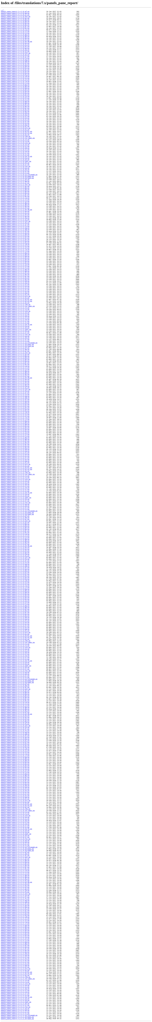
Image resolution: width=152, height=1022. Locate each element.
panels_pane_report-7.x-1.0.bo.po (15, 25)
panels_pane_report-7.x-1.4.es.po (15, 717)
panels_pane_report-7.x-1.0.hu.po (15, 73)
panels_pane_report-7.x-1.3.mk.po (15, 607)
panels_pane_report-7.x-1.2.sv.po (15, 491)
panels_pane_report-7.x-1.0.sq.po (15, 151)
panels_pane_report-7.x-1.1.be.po (15, 188)
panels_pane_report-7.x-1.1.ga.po (15, 228)
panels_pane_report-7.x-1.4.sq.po (15, 824)
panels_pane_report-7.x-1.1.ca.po (15, 198)
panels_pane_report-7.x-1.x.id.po (15, 917)
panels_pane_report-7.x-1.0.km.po (15, 88)
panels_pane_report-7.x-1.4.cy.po (15, 705)
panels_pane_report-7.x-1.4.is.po (15, 750)
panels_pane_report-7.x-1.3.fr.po (15, 561)
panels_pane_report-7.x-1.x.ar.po (15, 855)
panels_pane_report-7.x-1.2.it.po (15, 416)
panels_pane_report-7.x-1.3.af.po (15, 516)
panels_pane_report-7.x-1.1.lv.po (15, 268)
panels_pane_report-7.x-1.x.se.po (15, 985)
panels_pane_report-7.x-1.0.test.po (16, 161)
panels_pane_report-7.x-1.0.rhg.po (15, 136)
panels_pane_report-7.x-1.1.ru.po (15, 309)
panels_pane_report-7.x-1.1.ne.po (15, 283)
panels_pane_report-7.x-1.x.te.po (15, 1000)
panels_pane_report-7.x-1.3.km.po (15, 592)
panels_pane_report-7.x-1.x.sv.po (15, 995)
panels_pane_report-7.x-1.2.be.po (15, 356)
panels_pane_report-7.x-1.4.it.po (15, 752)
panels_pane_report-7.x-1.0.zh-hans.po (17, 176)
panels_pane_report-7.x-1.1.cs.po (15, 199)
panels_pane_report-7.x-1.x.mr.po (15, 949)
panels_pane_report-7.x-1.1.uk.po (15, 338)
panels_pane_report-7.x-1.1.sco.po (15, 311)
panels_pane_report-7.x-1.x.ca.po (15, 870)
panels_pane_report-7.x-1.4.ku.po (15, 765)
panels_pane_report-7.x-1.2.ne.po (15, 451)
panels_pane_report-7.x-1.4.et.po (15, 719)
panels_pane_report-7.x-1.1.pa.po (15, 293)
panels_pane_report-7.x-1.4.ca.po (15, 702)
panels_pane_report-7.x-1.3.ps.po (15, 634)
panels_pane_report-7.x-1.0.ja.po (15, 81)
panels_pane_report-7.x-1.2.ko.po (15, 427)
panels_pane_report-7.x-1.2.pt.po (15, 471)
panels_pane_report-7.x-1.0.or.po (15, 121)
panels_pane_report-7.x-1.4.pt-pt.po (16, 805)
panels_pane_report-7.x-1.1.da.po (15, 203)
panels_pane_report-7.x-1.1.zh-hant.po (17, 346)
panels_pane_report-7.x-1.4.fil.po (15, 725)
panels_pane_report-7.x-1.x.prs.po (15, 969)
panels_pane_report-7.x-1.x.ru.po (15, 982)
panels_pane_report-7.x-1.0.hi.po (15, 68)
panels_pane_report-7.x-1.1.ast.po (15, 184)
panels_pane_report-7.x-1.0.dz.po (15, 38)
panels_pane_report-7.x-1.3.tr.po (15, 669)
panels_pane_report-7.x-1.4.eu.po (15, 720)
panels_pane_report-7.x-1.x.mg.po (15, 942)
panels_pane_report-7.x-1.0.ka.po (15, 85)
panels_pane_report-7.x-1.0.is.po (15, 78)
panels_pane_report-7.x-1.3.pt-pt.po (16, 637)
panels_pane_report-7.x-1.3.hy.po (15, 579)
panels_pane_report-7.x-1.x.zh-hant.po (17, 1018)
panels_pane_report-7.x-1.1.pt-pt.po (16, 301)
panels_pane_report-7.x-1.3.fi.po (15, 556)
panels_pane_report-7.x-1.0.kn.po (15, 90)
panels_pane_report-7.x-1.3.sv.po (15, 659)
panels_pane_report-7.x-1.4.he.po (15, 739)
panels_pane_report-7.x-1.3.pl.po (15, 631)
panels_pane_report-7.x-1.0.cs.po (15, 31)
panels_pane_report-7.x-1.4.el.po (15, 712)
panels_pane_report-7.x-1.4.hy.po (15, 747)
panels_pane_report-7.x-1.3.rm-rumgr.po (18, 642)
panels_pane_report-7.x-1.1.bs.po (15, 196)
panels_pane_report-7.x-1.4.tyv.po (15, 839)
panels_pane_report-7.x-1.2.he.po (15, 403)
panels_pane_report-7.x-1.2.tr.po (15, 501)
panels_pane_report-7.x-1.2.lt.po (15, 434)
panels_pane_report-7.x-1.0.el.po (15, 40)
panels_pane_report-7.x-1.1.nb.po (15, 281)
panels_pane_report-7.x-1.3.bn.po (15, 527)
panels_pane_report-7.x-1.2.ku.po (15, 429)
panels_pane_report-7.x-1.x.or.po (15, 962)
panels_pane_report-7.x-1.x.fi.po (15, 892)
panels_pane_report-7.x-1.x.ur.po (15, 1012)
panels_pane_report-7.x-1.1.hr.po (15, 238)
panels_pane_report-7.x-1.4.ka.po (15, 757)
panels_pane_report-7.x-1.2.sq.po (15, 487)
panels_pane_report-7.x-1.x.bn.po (15, 864)
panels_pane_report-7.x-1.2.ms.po (15, 446)
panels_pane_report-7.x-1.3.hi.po (15, 572)
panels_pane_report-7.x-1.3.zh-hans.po (17, 681)
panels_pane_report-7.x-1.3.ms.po (15, 614)
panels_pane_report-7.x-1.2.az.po (15, 354)
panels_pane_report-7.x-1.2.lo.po (15, 432)
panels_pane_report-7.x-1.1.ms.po (15, 278)
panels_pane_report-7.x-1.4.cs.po (15, 704)
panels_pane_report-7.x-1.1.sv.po (15, 323)
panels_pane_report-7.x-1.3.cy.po (15, 537)
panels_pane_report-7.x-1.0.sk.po (15, 148)
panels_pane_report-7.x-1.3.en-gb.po (16, 546)
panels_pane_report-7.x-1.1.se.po (15, 313)
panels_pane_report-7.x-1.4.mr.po (15, 780)
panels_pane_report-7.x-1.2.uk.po (15, 506)
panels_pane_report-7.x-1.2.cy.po (15, 369)
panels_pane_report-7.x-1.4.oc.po (15, 792)
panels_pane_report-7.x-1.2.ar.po (15, 351)
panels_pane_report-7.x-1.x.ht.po (15, 912)
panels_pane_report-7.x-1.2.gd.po (15, 398)
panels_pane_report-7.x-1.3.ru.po (15, 646)
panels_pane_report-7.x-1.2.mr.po (15, 444)
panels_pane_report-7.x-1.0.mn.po (15, 106)
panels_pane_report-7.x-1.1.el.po (15, 208)
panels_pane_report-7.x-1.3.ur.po (15, 676)
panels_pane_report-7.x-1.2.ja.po (15, 417)
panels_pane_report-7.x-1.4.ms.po (15, 782)
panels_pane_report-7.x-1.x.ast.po (15, 857)
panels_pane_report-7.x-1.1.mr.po (15, 276)
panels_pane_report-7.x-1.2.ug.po (15, 504)
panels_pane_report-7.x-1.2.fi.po (15, 388)
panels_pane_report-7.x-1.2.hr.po (15, 406)
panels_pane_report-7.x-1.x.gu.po (15, 905)
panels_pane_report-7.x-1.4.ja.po (15, 754)
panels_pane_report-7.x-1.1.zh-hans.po (17, 344)
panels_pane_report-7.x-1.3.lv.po (15, 604)
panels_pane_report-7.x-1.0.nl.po (15, 116)
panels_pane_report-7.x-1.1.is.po (15, 246)
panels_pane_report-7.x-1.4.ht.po (15, 744)
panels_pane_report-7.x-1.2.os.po (15, 459)
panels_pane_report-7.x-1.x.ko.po (15, 932)
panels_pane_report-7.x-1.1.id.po (15, 244)
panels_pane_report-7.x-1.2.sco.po (15, 479)
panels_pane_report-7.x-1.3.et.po (15, 551)
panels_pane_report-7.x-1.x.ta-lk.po (16, 997)
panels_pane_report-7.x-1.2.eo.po (15, 379)
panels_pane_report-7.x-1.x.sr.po (15, 993)
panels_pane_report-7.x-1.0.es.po (15, 45)
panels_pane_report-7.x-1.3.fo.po (15, 559)
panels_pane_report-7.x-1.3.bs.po (15, 532)
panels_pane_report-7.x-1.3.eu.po (15, 552)
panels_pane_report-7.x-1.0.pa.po (15, 125)
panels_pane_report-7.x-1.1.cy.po (15, 201)
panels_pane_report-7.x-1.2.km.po (15, 424)
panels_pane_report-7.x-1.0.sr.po (15, 153)
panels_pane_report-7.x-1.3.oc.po (15, 624)
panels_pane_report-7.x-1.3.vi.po (15, 677)
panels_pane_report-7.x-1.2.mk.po (15, 439)
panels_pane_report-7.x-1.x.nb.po (15, 954)
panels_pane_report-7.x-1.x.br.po (15, 867)
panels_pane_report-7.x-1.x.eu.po (15, 889)
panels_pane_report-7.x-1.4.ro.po (15, 812)
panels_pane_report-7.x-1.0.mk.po (15, 103)
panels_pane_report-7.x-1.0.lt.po (15, 98)
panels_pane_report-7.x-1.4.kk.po (15, 759)
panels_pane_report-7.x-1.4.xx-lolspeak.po (19, 847)
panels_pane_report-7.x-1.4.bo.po (15, 697)
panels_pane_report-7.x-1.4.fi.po (15, 724)
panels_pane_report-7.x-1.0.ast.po (15, 16)
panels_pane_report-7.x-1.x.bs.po (15, 869)
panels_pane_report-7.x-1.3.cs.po (15, 536)
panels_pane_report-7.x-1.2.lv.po (15, 436)
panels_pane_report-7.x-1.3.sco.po (15, 647)
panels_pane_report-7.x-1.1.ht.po (15, 239)
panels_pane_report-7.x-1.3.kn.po (15, 594)
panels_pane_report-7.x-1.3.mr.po (15, 612)
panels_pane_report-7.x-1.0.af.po (15, 11)
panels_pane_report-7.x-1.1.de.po (15, 204)
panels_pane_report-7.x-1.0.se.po (15, 144)
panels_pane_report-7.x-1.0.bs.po (15, 28)
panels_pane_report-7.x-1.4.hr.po (15, 742)
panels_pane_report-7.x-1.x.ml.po (15, 945)
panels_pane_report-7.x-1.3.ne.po (15, 619)
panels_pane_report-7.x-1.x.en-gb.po (16, 882)
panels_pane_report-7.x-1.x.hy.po (15, 915)
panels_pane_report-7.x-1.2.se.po (15, 481)
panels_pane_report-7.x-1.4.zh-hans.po (17, 849)
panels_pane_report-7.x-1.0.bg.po (15, 21)
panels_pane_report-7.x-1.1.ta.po (15, 326)
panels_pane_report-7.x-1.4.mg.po (15, 774)
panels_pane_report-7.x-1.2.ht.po (15, 408)
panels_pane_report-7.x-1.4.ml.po (15, 777)
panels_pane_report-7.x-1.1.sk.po (15, 316)
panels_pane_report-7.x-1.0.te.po (15, 159)
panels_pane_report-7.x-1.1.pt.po (15, 303)
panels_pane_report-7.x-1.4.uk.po (15, 842)
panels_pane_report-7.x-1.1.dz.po (15, 206)
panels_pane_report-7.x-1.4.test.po (16, 834)
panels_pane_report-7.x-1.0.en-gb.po (16, 41)
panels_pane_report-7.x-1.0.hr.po (15, 70)
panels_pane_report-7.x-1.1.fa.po (15, 218)
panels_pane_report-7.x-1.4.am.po (15, 686)
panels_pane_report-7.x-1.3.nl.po (15, 621)
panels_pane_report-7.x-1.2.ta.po (15, 494)
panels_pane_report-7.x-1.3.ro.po (15, 644)
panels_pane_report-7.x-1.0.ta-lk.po (16, 156)
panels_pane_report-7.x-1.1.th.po (15, 331)
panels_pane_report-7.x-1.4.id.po (15, 749)
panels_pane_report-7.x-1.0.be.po (15, 20)
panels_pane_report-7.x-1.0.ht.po (15, 71)
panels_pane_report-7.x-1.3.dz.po (15, 542)
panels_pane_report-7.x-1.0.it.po (15, 80)
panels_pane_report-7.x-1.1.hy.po (15, 243)
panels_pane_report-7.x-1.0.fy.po (15, 58)
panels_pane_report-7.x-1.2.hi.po (15, 404)
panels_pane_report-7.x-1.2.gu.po (15, 401)
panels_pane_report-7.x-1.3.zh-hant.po (17, 682)
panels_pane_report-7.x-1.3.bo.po (15, 529)
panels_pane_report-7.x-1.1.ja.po (15, 249)
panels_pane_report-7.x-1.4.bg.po (15, 694)
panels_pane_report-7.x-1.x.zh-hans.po (17, 1017)
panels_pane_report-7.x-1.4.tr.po (15, 837)
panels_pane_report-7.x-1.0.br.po (15, 26)
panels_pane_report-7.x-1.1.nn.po (15, 286)
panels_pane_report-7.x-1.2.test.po (16, 497)
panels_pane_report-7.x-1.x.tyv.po (15, 1007)
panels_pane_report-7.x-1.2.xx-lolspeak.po (19, 511)
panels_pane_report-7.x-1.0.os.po (15, 123)
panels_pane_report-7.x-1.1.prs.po (15, 296)
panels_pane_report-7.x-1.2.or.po (15, 457)
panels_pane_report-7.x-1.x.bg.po (15, 862)
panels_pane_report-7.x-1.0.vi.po (15, 173)
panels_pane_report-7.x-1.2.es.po (15, 381)
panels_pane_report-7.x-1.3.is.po (15, 582)
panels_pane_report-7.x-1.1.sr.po (15, 321)
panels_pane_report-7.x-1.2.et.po (15, 383)
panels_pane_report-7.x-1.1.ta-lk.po (16, 324)
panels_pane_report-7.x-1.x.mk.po (15, 944)
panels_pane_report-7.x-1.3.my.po (15, 616)
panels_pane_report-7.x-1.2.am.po (15, 349)
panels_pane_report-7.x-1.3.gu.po (15, 569)
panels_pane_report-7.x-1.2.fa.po (15, 386)
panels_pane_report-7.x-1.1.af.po (15, 179)
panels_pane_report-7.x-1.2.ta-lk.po (16, 492)
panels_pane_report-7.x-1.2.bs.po (15, 364)
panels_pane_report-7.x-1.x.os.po (15, 964)
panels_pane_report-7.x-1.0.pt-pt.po (16, 133)
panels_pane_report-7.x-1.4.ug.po (15, 840)
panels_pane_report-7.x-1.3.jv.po (15, 587)
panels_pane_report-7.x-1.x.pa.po (15, 965)
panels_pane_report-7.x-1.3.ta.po (15, 662)
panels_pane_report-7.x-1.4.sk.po (15, 820)
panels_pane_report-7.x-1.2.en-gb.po (16, 378)
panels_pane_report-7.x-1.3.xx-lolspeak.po (19, 679)
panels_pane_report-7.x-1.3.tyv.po (15, 671)
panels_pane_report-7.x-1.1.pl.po (15, 294)
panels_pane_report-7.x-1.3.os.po (15, 627)
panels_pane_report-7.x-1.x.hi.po (15, 909)
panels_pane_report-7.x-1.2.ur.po (15, 507)
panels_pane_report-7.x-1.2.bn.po (15, 359)
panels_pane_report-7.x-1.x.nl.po (15, 957)
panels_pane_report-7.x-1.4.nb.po (15, 785)
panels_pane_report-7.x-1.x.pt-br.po (16, 972)
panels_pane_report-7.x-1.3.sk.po (15, 652)
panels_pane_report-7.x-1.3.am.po (15, 517)
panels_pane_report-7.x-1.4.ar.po (15, 687)
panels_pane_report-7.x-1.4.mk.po (15, 775)
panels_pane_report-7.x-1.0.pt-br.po (16, 131)
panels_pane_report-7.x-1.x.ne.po (15, 955)
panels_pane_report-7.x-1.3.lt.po (15, 602)
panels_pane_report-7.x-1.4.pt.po (15, 807)
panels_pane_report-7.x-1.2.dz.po (15, 374)
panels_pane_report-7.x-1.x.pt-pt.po (16, 974)
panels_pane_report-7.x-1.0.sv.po (15, 154)
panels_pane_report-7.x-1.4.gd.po (15, 734)
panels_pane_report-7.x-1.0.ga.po (15, 60)
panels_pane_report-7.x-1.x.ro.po (15, 980)
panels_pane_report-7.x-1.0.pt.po (15, 135)
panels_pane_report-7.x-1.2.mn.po (15, 442)
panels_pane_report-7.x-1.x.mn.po (15, 947)
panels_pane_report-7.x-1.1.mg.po (15, 269)
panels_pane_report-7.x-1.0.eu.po (15, 48)
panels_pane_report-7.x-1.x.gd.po (15, 902)
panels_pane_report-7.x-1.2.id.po (15, 413)
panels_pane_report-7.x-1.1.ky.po (15, 263)
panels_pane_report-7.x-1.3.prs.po (15, 632)
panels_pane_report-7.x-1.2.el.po (15, 376)
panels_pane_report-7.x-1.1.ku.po (15, 261)
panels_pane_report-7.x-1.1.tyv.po (15, 334)
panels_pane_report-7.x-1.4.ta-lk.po (16, 829)
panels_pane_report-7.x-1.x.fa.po (15, 890)
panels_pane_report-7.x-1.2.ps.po (15, 466)
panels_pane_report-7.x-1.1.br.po (15, 194)
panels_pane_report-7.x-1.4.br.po (15, 699)
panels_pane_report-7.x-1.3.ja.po (15, 586)
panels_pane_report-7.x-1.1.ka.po (15, 253)
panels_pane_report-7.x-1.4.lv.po (15, 772)
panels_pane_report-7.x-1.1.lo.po (15, 264)
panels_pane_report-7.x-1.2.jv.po (15, 419)
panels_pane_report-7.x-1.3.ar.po (15, 519)
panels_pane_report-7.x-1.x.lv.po (15, 940)
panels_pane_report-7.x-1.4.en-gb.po (16, 714)
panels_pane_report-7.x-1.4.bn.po (15, 696)
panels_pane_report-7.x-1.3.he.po (15, 571)
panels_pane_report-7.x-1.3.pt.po (15, 639)
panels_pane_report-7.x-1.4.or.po (15, 794)
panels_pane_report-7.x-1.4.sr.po (15, 825)
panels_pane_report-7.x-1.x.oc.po (15, 960)
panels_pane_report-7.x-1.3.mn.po (15, 611)
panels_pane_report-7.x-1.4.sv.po (15, 827)
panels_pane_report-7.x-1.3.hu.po (15, 577)
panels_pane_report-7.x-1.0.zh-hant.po (17, 178)
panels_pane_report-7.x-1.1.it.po (15, 248)
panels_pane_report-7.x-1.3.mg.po (15, 606)
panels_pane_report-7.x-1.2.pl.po (15, 462)
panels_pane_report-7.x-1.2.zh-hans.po (17, 512)
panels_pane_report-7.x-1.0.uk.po (15, 169)
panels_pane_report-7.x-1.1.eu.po (15, 216)
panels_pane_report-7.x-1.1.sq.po (15, 319)
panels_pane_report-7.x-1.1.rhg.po (15, 304)
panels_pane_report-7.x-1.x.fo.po (15, 895)
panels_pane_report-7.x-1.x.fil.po (15, 894)
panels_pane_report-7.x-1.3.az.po (15, 522)
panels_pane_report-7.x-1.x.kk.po (15, 927)
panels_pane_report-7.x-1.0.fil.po (15, 53)
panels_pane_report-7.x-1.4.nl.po (15, 789)
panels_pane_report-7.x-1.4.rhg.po (15, 809)
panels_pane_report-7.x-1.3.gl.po (15, 567)
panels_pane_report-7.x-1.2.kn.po (15, 426)
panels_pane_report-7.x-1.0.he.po (15, 66)
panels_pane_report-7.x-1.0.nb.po (15, 113)
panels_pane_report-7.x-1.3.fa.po (15, 554)
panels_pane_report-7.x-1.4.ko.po (15, 764)
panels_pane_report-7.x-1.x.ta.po (15, 998)
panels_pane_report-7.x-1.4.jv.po (15, 755)
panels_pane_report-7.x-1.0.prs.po (15, 128)
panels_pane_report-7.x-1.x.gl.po (15, 904)
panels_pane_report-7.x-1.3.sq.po (15, 656)
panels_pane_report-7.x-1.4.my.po (15, 784)
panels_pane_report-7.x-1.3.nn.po (15, 622)
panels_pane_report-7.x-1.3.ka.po (15, 589)
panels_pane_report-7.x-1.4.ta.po (15, 830)
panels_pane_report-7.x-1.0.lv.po (15, 100)
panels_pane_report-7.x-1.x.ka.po (15, 925)
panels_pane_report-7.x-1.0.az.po (15, 18)
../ (2, 10)
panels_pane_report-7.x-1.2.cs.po (15, 368)
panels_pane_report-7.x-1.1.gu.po (15, 233)
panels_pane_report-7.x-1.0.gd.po (15, 61)
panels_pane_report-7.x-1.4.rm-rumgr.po (18, 810)
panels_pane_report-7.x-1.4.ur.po (15, 844)
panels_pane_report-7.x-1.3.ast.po (15, 521)
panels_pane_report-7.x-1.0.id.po (15, 76)
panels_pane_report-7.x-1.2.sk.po (15, 484)
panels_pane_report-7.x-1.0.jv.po (15, 83)
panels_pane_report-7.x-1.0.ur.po (15, 171)
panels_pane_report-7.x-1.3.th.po (15, 667)
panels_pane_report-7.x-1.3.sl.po (15, 654)
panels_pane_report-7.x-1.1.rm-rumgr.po (18, 306)
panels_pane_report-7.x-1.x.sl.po (15, 990)
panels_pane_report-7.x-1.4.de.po (15, 709)
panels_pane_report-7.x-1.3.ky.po (15, 599)
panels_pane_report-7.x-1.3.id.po (15, 581)
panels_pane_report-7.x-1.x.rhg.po (15, 977)
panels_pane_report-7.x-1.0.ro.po (15, 139)
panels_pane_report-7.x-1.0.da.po (15, 35)
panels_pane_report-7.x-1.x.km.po (15, 929)
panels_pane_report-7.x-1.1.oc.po (15, 288)
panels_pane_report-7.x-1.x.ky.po (15, 935)
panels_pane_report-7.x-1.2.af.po (15, 348)
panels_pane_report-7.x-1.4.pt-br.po (16, 804)
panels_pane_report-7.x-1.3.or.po (15, 626)
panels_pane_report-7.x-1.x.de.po (15, 877)
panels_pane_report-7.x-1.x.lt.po (15, 939)
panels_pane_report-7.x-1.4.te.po (15, 832)
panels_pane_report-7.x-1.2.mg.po (15, 437)
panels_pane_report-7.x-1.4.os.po (15, 795)
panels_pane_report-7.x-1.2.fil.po (15, 389)
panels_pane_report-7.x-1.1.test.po (16, 329)
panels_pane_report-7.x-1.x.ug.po (15, 1008)
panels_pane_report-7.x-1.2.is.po (15, 414)
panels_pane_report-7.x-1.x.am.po (15, 854)
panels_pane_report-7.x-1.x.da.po (15, 875)
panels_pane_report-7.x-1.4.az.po (15, 691)
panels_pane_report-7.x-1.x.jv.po (15, 924)
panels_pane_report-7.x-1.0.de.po (15, 36)
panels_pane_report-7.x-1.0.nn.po (15, 118)
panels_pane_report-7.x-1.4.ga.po (15, 732)
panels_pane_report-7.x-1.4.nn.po (15, 790)
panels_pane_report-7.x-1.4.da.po (15, 707)
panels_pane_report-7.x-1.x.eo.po (15, 884)
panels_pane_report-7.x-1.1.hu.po (15, 241)
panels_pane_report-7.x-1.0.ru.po (15, 141)
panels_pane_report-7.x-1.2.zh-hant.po (17, 514)
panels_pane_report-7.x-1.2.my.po (15, 447)
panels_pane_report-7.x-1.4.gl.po (15, 735)
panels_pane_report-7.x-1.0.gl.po (15, 63)
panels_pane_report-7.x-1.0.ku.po (15, 93)
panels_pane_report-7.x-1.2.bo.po (15, 361)
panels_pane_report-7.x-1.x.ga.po (15, 900)
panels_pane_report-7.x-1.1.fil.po (15, 221)
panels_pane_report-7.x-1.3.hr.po (15, 574)
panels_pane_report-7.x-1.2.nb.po (15, 449)
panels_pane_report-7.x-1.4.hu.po (15, 745)
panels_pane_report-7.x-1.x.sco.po (15, 983)
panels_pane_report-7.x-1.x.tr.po (15, 1005)
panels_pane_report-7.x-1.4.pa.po (15, 797)
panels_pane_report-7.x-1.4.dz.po (15, 710)
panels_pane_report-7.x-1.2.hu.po (15, 409)
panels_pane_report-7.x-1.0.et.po (15, 46)
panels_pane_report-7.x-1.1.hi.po (15, 236)
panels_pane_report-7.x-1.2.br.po (15, 363)
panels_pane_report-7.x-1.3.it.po (15, 584)
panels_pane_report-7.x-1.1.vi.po (15, 341)
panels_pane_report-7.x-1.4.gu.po (15, 737)
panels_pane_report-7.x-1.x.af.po (15, 852)
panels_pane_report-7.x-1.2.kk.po (15, 422)
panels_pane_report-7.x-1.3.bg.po (15, 526)
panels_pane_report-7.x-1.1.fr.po (15, 224)
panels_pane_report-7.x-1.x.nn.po (15, 959)
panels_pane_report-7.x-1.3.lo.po (15, 601)
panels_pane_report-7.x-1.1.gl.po (15, 231)
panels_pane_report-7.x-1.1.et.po (15, 214)
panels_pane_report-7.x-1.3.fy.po (15, 562)
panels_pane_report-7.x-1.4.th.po (15, 835)
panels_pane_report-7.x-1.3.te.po (15, 664)
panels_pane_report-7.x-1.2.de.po (15, 373)
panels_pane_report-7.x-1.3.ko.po (15, 596)
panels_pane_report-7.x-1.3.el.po (15, 544)
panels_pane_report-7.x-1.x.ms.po (15, 950)
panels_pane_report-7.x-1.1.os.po (15, 291)
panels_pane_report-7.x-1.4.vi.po (15, 845)
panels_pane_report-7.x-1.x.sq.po (15, 992)
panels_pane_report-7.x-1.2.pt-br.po (16, 467)
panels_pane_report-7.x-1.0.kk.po (15, 86)
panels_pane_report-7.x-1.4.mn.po (15, 779)
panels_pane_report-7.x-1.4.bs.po (15, 700)
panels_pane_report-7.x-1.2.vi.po (15, 509)
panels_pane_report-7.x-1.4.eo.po (15, 715)
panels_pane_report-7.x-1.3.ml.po (15, 609)
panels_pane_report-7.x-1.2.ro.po (15, 476)
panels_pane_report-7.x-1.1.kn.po (15, 258)
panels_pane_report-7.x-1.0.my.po (15, 111)
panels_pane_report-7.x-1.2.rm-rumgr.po (18, 474)
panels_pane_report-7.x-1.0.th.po (15, 163)
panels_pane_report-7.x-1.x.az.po (15, 859)
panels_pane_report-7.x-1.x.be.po (15, 860)
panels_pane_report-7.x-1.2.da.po (15, 371)
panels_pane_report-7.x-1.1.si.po (15, 314)
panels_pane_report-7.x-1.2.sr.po (15, 489)
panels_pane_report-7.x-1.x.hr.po (15, 910)
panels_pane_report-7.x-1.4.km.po (15, 760)
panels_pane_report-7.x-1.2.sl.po (15, 486)
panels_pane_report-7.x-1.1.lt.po (15, 266)
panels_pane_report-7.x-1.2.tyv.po (15, 502)
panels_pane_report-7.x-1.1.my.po (15, 279)
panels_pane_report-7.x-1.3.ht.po (15, 576)
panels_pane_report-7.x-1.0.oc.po (15, 120)
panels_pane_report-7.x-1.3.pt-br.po (16, 636)
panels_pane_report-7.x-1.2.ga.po (15, 396)
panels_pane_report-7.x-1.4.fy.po (15, 730)
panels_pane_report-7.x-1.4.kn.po (15, 762)
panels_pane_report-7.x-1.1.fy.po (15, 226)
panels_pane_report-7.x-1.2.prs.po (15, 464)
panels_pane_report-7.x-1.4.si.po (15, 819)
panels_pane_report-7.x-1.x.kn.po (15, 930)
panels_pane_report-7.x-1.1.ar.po (15, 183)
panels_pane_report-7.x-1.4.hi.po (15, 740)
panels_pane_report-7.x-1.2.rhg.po (15, 472)
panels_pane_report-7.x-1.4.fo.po (15, 727)
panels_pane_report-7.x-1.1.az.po (15, 186)
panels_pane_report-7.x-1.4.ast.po (15, 689)
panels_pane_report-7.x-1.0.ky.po (15, 95)
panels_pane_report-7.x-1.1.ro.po (15, 308)
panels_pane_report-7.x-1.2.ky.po (15, 431)
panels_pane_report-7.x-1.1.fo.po (15, 223)
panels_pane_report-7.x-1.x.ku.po (15, 934)
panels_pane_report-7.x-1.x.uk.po (15, 1010)
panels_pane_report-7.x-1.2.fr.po (15, 393)
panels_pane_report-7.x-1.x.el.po (15, 880)
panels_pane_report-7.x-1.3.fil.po (15, 557)
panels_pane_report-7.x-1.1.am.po (15, 181)
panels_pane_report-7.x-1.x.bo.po (15, 865)
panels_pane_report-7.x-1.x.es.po (15, 885)
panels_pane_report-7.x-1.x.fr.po (15, 897)
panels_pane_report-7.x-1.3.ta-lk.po (16, 661)
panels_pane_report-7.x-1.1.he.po (15, 234)
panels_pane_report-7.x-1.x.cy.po (15, 874)
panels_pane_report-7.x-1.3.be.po (15, 524)
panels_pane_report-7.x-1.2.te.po (15, 496)
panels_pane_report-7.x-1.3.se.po (15, 649)
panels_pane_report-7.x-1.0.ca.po (15, 30)
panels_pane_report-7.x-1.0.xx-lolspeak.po (19, 174)
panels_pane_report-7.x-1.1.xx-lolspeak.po (19, 343)
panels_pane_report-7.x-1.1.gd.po (15, 229)
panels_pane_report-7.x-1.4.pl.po (15, 799)
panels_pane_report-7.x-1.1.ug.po (15, 336)
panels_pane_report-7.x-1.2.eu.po (15, 384)
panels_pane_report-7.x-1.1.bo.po (15, 193)
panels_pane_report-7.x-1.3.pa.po (15, 629)
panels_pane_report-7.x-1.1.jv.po (15, 251)
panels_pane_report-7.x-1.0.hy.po (15, 75)
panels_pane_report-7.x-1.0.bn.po (15, 23)
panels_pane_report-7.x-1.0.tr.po (15, 164)
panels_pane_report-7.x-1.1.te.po (15, 328)
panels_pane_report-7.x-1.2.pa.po (15, 461)
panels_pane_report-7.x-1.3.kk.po (15, 591)
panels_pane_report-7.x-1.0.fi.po (15, 51)
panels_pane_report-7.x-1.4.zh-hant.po (17, 850)
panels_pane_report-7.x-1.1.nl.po (15, 284)
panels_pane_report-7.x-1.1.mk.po (15, 271)
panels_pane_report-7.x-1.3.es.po (15, 549)
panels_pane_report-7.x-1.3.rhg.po (15, 641)
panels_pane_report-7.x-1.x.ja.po (15, 922)
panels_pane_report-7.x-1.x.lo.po (15, 937)
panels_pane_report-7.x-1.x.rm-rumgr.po (18, 978)
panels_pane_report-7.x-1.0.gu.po (15, 65)
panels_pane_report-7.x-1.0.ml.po (15, 105)
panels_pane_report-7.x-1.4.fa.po (15, 722)
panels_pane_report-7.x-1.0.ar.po (15, 15)
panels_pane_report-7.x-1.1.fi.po (15, 219)
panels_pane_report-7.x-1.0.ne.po (15, 115)
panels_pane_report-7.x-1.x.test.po (16, 1002)
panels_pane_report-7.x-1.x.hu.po (15, 914)
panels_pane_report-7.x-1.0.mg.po (15, 101)
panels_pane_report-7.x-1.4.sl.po (15, 822)
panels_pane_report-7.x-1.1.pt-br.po (16, 299)
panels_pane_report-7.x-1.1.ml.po (15, 273)
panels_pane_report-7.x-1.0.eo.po (15, 43)
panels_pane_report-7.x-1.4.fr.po (15, 729)
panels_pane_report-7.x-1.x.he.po (15, 907)
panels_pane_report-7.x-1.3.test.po (16, 666)
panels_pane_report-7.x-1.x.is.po (15, 919)
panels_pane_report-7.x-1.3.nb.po (15, 617)
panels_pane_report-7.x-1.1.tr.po (15, 333)
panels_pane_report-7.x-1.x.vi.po (15, 1013)
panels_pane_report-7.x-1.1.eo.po (15, 211)
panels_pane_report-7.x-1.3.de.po (15, 541)
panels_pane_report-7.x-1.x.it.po (15, 920)
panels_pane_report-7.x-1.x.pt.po (15, 975)
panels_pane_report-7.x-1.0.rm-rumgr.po (18, 138)
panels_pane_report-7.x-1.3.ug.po (15, 672)
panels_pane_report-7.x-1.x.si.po (15, 987)
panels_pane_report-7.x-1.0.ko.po (15, 91)
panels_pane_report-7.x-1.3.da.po (15, 539)
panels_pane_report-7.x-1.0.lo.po (15, 96)
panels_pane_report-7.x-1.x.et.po (15, 887)
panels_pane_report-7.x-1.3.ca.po (15, 534)
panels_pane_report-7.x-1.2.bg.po (15, 358)
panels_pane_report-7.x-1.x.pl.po (15, 967)
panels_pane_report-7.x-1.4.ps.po (15, 802)
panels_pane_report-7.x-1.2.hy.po (15, 411)
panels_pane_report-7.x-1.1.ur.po (15, 339)
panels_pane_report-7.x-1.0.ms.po (15, 110)
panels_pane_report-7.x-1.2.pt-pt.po (16, 469)
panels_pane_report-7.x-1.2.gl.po (15, 399)
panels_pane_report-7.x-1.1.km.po (15, 256)
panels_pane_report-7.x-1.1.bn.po (15, 191)
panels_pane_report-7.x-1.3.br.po (15, 531)
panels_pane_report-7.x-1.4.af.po (15, 684)
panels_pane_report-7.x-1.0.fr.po (15, 56)
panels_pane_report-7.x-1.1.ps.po (15, 298)
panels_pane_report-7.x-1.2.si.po (15, 482)
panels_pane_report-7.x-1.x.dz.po (15, 879)
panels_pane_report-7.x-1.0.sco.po (15, 143)
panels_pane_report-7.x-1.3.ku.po (15, 597)
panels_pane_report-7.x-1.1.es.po (15, 213)
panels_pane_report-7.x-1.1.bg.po (15, 189)
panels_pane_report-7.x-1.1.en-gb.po (16, 209)
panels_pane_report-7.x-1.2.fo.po (15, 391)
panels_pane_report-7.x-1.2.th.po (15, 499)
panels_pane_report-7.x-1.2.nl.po (15, 452)
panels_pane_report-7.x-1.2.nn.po (15, 454)
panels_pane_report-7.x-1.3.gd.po (15, 566)
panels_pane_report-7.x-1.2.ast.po (15, 353)
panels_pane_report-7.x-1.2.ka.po (15, 421)
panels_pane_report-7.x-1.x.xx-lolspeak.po (19, 1015)
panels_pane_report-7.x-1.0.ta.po (15, 158)
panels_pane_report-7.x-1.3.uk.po (15, 674)
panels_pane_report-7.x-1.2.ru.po (15, 477)
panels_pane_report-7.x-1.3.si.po (15, 651)
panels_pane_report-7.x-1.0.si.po (15, 146)
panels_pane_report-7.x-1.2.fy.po (15, 394)
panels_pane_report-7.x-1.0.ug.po (15, 168)
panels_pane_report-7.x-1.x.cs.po (15, 872)
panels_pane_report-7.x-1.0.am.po (15, 13)
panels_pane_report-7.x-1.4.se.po (15, 817)
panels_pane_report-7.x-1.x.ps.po (15, 970)
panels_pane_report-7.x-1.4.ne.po (15, 787)
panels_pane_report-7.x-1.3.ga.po (15, 564)
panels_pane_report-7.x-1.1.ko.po (15, 259)
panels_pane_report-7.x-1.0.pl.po (15, 126)
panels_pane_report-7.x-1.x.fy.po (15, 899)
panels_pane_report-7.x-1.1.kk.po (15, 254)
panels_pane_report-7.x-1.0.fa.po (15, 50)
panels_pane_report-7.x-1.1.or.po (15, 289)
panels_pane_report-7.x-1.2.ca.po (15, 366)
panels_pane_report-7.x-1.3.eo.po (15, 547)
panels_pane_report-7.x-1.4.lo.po (15, 769)
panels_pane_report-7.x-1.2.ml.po (15, 441)
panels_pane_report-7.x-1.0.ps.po (15, 130)
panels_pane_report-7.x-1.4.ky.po (15, 767)
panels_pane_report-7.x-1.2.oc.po (15, 456)
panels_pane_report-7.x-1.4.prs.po (15, 800)
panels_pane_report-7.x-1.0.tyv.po (15, 166)
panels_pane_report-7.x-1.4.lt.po (15, 770)
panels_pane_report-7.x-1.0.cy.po (15, 33)
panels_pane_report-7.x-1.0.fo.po (15, 55)
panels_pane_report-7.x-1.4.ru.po (15, 814)
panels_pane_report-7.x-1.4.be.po (15, 692)
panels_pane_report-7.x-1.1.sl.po (15, 318)
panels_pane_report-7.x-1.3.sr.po (15, 657)
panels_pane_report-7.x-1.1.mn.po (15, 274)
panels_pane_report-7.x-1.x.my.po (15, 952)
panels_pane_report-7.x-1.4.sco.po (15, 815)
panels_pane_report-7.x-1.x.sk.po (15, 988)
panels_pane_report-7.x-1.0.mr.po (15, 108)
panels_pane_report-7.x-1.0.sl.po (15, 149)
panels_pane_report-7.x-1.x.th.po (15, 1003)
